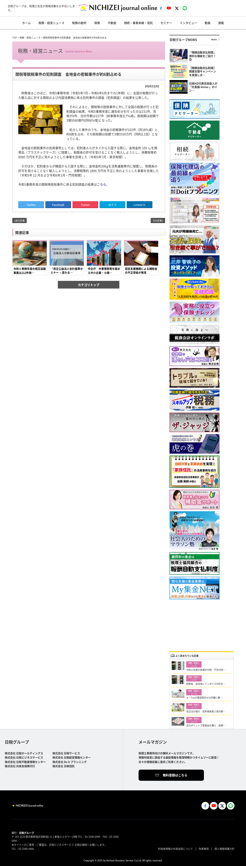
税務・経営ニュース (51, 23)
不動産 (112, 23)
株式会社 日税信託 (63, 766)
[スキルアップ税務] (194, 400)
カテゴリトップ (88, 284)
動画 (207, 23)
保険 (97, 23)
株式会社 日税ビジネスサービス (24, 757)
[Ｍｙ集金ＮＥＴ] (194, 588)
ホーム (26, 23)
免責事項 (204, 848)
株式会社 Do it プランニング (69, 762)
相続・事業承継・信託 (138, 23)
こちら (101, 184)
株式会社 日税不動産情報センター (25, 762)
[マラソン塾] (194, 530)
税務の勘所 (79, 23)
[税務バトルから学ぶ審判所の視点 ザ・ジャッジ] (194, 422)
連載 (221, 23)
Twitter (31, 205)
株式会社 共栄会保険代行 (20, 766)
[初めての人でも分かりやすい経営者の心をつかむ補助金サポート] (194, 499)
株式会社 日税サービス (66, 753)
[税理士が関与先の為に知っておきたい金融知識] (194, 289)
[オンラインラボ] (194, 334)
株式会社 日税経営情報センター (71, 757)
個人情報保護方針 (224, 848)
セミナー (166, 23)
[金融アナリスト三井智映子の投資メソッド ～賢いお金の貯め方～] (194, 265)
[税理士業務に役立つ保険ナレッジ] (194, 312)
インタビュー (188, 23)
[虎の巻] (194, 444)
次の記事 (157, 220)
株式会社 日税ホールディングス (24, 753)
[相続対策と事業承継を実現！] (194, 472)
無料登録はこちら (175, 775)
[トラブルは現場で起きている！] (194, 378)
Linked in (139, 205)
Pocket (85, 205)
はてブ (112, 205)
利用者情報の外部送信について (175, 848)
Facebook (58, 205)
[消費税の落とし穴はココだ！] (194, 356)
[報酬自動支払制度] (194, 563)
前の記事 (20, 220)
